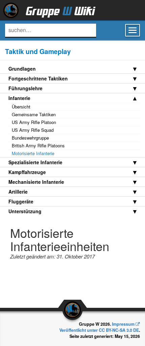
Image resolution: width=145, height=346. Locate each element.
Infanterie (19, 98)
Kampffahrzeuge (27, 172)
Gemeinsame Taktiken (34, 114)
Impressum (123, 324)
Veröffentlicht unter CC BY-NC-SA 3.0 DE (99, 330)
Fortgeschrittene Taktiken (38, 78)
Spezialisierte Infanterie (35, 162)
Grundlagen (22, 68)
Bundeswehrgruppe (30, 137)
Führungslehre (25, 88)
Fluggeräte (20, 201)
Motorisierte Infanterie (33, 153)
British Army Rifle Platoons (38, 145)
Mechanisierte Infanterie (36, 181)
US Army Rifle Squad (33, 130)
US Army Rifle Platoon (34, 122)
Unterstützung (24, 211)
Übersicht (21, 106)
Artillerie (18, 191)
